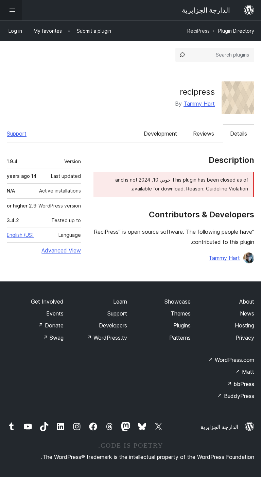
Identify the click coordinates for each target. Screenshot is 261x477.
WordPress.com (231, 359)
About (246, 301)
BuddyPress (235, 396)
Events (55, 313)
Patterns (180, 337)
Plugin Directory (236, 31)
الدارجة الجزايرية (219, 427)
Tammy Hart (199, 103)
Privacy (245, 337)
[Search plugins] (182, 55)
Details (238, 133)
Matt (244, 371)
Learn (120, 301)
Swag (53, 337)
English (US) (20, 235)
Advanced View (61, 250)
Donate (51, 325)
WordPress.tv (107, 337)
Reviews (203, 133)
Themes (181, 313)
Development (160, 133)
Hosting (244, 325)
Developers (113, 325)
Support (17, 133)
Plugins (182, 325)
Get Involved (47, 301)
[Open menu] (11, 10)
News (247, 313)
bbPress (240, 384)
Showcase (177, 301)
